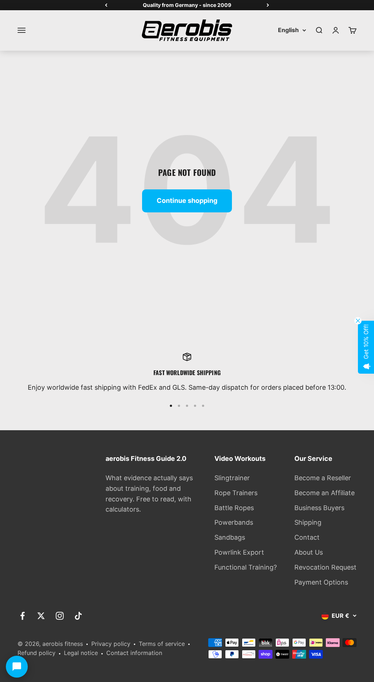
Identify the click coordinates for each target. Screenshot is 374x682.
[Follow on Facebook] (22, 616)
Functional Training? (245, 567)
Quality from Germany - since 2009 (187, 5)
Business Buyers (319, 508)
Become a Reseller (322, 478)
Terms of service (162, 643)
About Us (308, 552)
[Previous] (106, 5)
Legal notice (81, 652)
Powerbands (233, 522)
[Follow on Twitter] (41, 616)
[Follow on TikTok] (78, 616)
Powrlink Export (239, 552)
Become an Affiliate (324, 493)
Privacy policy (110, 643)
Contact (307, 537)
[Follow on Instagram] (60, 616)
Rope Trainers (235, 493)
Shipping (307, 522)
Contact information (134, 652)
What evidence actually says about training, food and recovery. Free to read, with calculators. (149, 493)
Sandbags (229, 537)
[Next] (268, 5)
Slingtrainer (232, 478)
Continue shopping (187, 200)
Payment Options (321, 582)
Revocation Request (325, 567)
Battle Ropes (234, 508)
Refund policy (37, 652)
